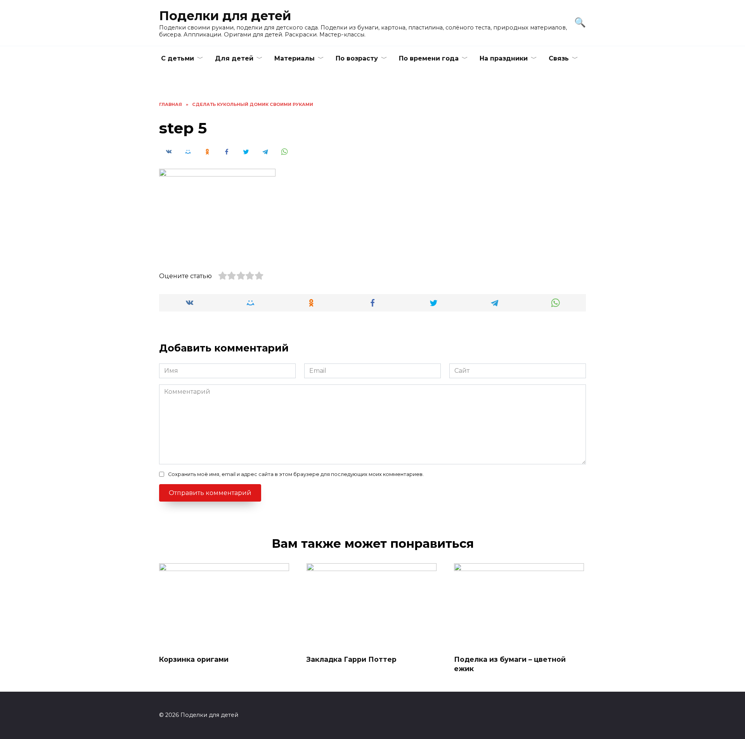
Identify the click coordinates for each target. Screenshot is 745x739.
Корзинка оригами (194, 659)
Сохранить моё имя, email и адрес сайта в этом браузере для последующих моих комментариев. (296, 474)
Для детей (234, 58)
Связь (559, 58)
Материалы (294, 58)
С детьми (177, 58)
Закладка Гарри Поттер (352, 659)
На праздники (504, 58)
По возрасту (357, 58)
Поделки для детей (225, 15)
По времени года (429, 58)
